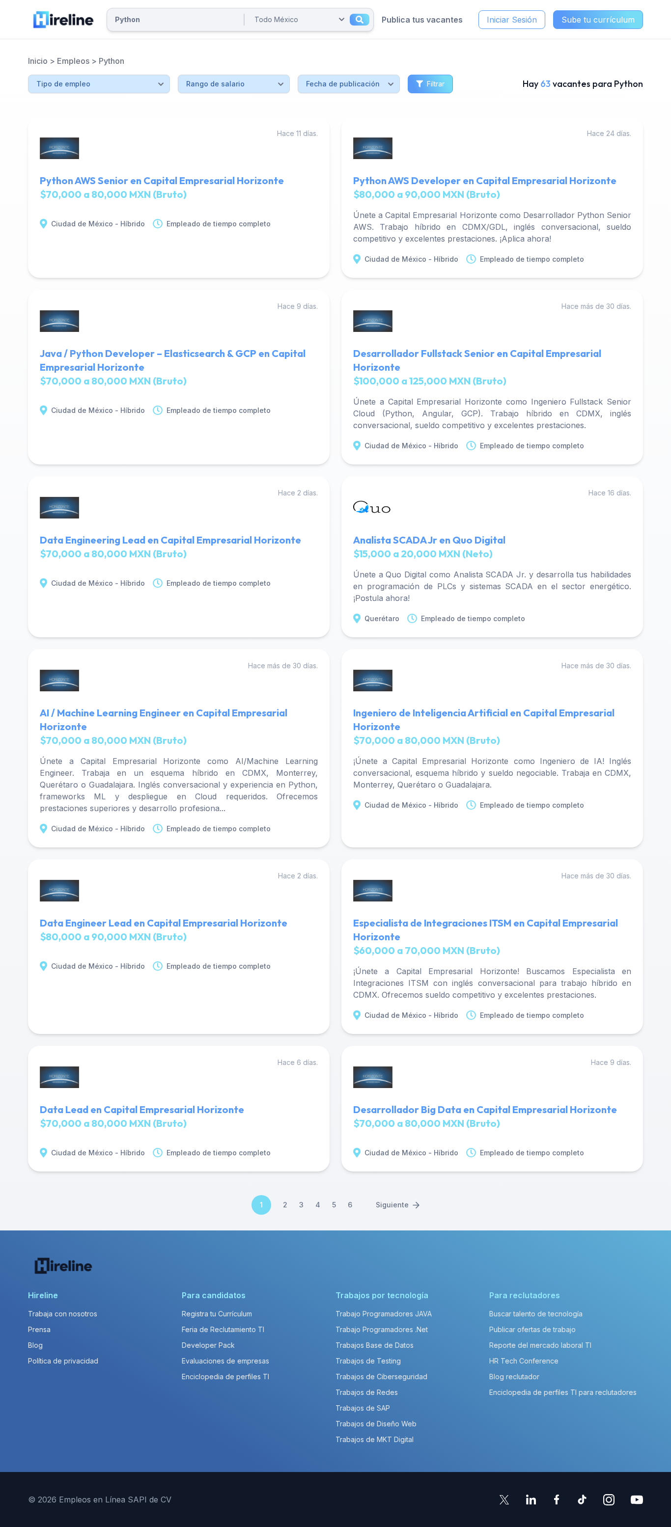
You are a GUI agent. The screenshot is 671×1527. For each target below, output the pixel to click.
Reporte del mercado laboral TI (540, 1345)
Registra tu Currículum (217, 1313)
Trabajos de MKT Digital (375, 1439)
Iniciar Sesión (512, 20)
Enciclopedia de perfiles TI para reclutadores (563, 1392)
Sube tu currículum (598, 20)
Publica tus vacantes (422, 20)
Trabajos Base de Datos (375, 1345)
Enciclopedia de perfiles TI (225, 1376)
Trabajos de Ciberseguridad (381, 1376)
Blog (35, 1345)
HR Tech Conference (524, 1361)
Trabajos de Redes (367, 1392)
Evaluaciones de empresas (225, 1361)
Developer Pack (208, 1345)
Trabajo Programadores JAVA (384, 1313)
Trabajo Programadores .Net (382, 1329)
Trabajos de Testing (368, 1361)
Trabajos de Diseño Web (376, 1423)
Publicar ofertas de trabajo (532, 1329)
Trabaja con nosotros (62, 1313)
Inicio (38, 61)
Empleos (73, 61)
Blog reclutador (514, 1376)
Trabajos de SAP (363, 1408)
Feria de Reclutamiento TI (223, 1329)
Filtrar (436, 84)
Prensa (39, 1329)
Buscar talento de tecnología (536, 1313)
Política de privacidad (63, 1361)
